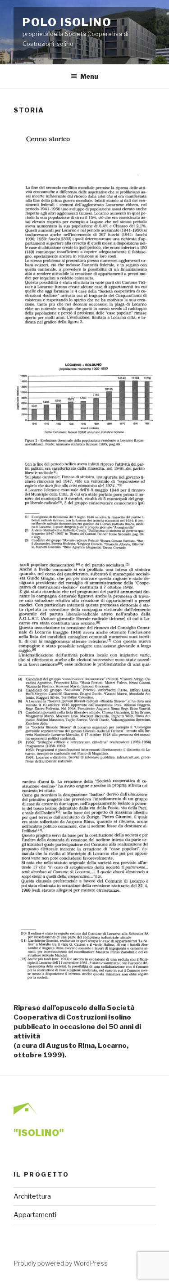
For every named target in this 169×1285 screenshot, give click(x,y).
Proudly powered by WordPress (61, 1263)
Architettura (32, 1196)
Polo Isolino (67, 22)
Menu (89, 76)
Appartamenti (35, 1215)
